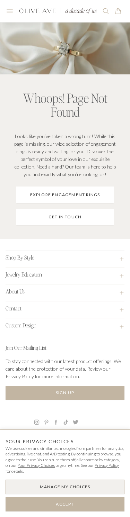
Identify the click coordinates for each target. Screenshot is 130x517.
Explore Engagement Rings (65, 194)
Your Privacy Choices (36, 465)
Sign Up (65, 392)
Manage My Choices (65, 486)
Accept (65, 504)
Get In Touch (65, 216)
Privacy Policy (107, 465)
